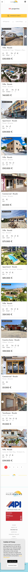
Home (14, 525)
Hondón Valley (14, 534)
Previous (2, 36)
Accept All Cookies (12, 561)
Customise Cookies (12, 565)
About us (14, 527)
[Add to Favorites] (25, 28)
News (14, 536)
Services (14, 532)
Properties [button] (14, 529)
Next (25, 36)
